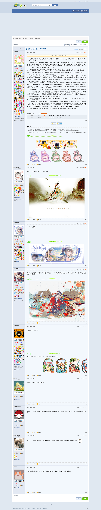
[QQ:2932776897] (23, 340)
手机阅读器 (76, 10)
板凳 (85, 223)
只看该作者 (81, 167)
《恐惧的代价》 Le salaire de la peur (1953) (67, 129)
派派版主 (18, 116)
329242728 (17, 435)
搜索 (55, 5)
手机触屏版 (85, 10)
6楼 (85, 407)
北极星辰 (31, 115)
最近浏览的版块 (83, 44)
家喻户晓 (18, 197)
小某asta (17, 268)
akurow (16, 378)
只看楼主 (77, 52)
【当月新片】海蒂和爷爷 (34, 38)
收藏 (54, 123)
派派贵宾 (18, 364)
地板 (85, 269)
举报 (73, 52)
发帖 (85, 41)
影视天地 (25, 38)
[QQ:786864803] (23, 481)
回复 (78, 41)
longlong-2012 (18, 406)
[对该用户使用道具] (21, 66)
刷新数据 (76, 49)
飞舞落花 (17, 222)
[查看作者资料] (20, 66)
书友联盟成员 (19, 298)
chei (16, 466)
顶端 (86, 164)
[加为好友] (16, 66)
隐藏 (86, 120)
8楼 (85, 467)
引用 (34, 164)
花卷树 (16, 51)
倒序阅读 (67, 44)
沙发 (85, 167)
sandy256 (17, 167)
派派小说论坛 (18, 38)
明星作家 (18, 428)
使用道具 (81, 52)
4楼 (85, 326)
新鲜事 (60, 123)
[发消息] (15, 66)
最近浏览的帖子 (73, 44)
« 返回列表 (15, 44)
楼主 (85, 52)
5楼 (85, 378)
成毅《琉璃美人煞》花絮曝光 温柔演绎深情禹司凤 (68, 130)
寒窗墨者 (18, 487)
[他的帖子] (18, 66)
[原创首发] (29, 49)
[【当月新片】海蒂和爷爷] (56, 144)
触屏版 (87, 508)
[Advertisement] (50, 24)
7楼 (85, 435)
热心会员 (18, 399)
